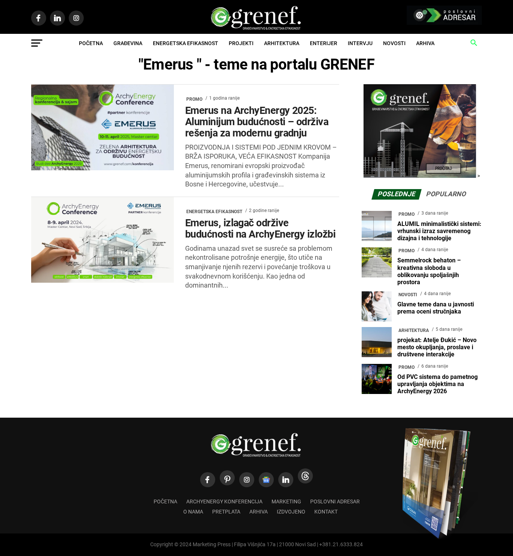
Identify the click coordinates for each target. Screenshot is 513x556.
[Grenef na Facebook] (207, 479)
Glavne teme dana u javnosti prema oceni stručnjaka (435, 308)
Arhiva (425, 43)
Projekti (241, 43)
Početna (91, 43)
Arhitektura (281, 43)
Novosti (394, 43)
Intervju (360, 43)
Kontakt (326, 512)
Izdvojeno (291, 512)
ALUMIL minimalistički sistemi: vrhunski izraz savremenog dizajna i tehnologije (439, 231)
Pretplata (226, 512)
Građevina (127, 43)
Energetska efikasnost (185, 43)
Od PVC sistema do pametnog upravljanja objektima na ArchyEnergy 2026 (437, 384)
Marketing (286, 501)
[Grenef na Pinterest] (227, 477)
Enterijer (323, 43)
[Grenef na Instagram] (246, 479)
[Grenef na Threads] (305, 475)
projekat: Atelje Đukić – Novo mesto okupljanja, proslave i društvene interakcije (437, 347)
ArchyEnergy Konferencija (224, 501)
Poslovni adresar (335, 501)
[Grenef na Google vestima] (266, 479)
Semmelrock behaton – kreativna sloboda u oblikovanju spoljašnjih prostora (429, 271)
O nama (193, 512)
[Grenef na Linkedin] (285, 479)
